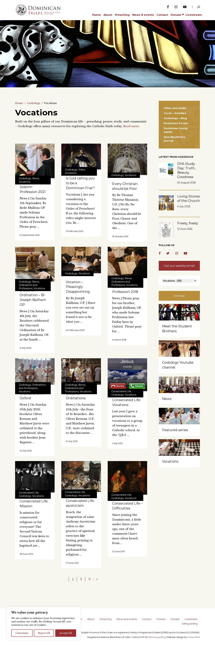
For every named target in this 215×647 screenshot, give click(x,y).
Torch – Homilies (175, 113)
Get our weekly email (179, 265)
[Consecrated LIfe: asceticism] (81, 476)
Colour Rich (193, 637)
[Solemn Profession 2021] (35, 161)
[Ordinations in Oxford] (35, 371)
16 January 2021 (120, 236)
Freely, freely (187, 223)
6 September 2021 (29, 235)
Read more (131, 126)
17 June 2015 (72, 563)
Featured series (175, 430)
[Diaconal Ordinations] (81, 371)
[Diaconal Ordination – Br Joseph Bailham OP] (35, 264)
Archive (179, 295)
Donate (174, 619)
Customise (21, 633)
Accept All (65, 633)
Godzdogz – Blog (175, 118)
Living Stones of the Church (188, 198)
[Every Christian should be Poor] (127, 159)
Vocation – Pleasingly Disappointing (78, 287)
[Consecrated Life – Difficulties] (127, 478)
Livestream (191, 619)
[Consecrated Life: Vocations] (127, 374)
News (35, 178)
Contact (147, 619)
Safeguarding (190, 623)
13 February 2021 (74, 231)
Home (19, 103)
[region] (44, 623)
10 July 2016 (26, 450)
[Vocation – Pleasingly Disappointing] (81, 260)
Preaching (105, 619)
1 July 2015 (117, 443)
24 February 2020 (75, 330)
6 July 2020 (25, 348)
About (90, 619)
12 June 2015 (118, 551)
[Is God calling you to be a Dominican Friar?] (81, 156)
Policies (161, 619)
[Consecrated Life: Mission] (35, 476)
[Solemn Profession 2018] (127, 262)
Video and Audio (175, 108)
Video (81, 169)
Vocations (24, 181)
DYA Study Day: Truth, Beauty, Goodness (186, 170)
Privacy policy (157, 637)
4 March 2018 (119, 339)
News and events (127, 619)
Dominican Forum (176, 123)
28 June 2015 (26, 554)
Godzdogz (33, 103)
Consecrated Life (121, 391)
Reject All (44, 633)
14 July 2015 (71, 441)
